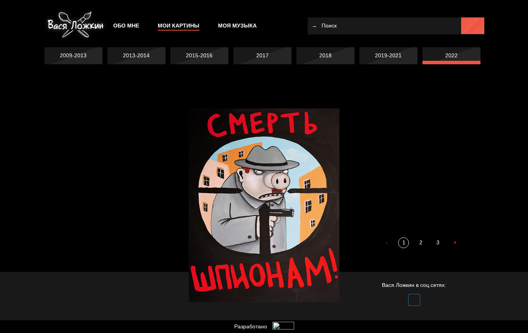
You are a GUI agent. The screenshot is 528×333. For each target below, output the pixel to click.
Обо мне (126, 25)
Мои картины (178, 25)
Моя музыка (237, 25)
